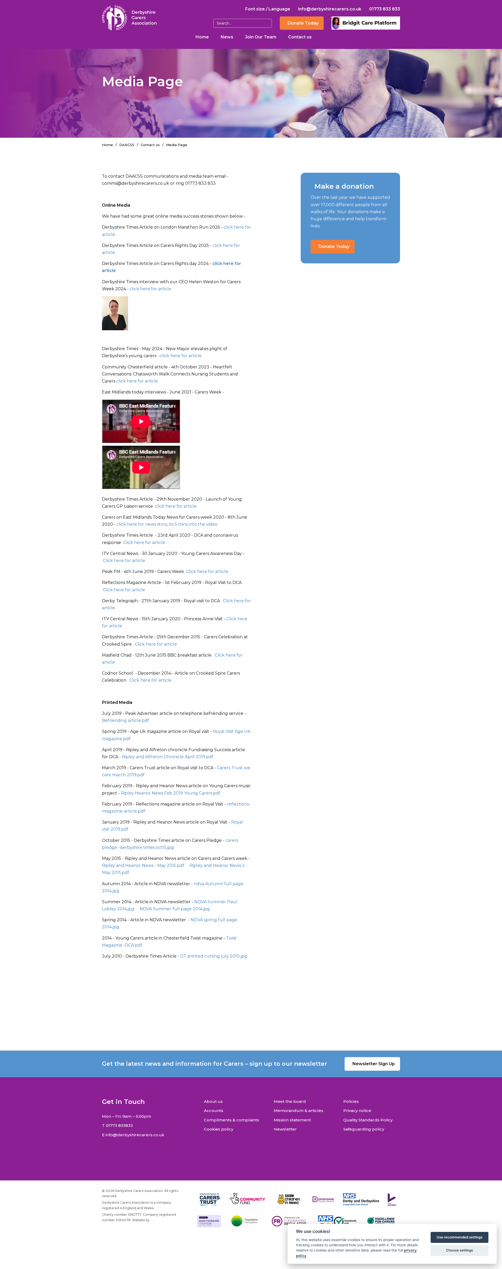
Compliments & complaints (231, 1119)
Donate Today (303, 23)
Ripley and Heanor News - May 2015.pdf (143, 865)
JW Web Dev (160, 1220)
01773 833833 (119, 1125)
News (227, 36)
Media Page (176, 145)
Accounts (213, 1110)
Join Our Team (260, 36)
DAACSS (126, 145)
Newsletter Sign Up (373, 1063)
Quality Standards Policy (367, 1119)
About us (213, 1101)
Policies (351, 1101)
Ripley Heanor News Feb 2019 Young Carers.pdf (170, 793)
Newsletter (285, 1129)
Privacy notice (357, 1110)
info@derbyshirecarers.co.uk (329, 9)
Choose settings (459, 1250)
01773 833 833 (384, 9)
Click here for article (144, 542)
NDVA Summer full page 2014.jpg (175, 908)
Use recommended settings (459, 1237)
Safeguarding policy (363, 1129)
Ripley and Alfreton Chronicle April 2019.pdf (167, 756)
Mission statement (292, 1119)
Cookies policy (218, 1129)
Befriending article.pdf (125, 720)
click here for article (150, 288)
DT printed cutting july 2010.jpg (213, 956)
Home (202, 36)
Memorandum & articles (298, 1110)
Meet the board (290, 1101)
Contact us (300, 36)
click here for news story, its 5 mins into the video (167, 524)
